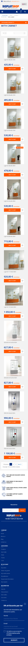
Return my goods (5, 570)
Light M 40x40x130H (9, 60)
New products (4, 592)
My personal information (7, 579)
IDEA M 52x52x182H (9, 448)
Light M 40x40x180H (9, 166)
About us (3, 536)
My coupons (4, 582)
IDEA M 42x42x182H (9, 413)
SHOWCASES (3, 17)
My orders (3, 567)
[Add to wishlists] (22, 68)
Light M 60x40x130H (9, 95)
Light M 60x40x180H (9, 201)
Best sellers (4, 594)
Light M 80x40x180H (9, 236)
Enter (17, 10)
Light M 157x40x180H (10, 307)
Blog (2, 539)
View (1, 32)
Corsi (2, 560)
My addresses (4, 576)
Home (11, 15)
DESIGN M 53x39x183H (10, 342)
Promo (3, 557)
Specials (3, 589)
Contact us (3, 542)
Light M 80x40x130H (9, 130)
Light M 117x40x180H (10, 272)
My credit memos (5, 573)
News (2, 555)
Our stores (3, 597)
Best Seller (4, 552)
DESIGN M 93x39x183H (10, 378)
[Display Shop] (14, 7)
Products (16, 15)
